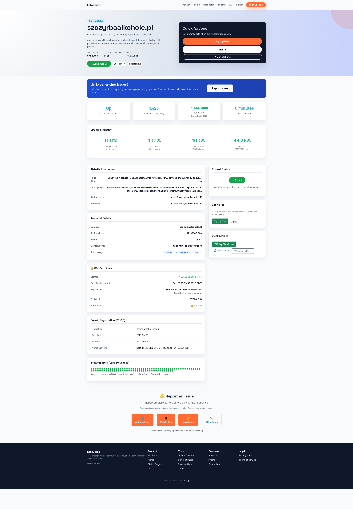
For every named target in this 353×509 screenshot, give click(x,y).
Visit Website (223, 56)
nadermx (97, 463)
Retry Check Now (225, 244)
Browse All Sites (244, 251)
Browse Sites (185, 464)
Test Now (120, 63)
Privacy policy (245, 455)
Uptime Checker (186, 455)
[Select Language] (230, 5)
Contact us (214, 464)
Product (186, 4)
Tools (197, 4)
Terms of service (247, 459)
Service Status (185, 459)
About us (213, 455)
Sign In (239, 4)
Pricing (222, 4)
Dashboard (209, 4)
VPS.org (185, 480)
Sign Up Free (256, 4)
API (149, 468)
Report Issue (135, 63)
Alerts (151, 459)
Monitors (152, 455)
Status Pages (155, 464)
